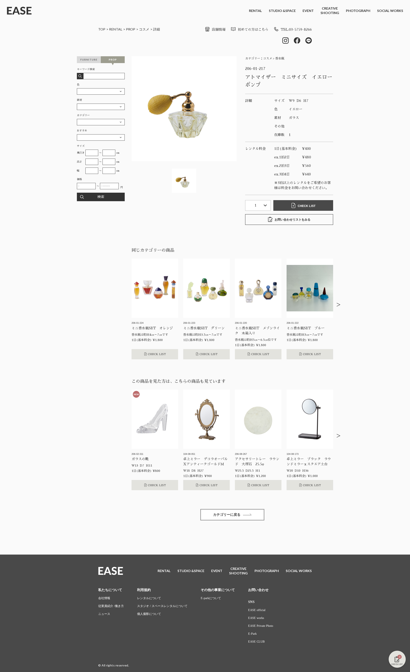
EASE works (256, 618)
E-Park (252, 633)
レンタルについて (149, 598)
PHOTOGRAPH (358, 11)
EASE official (256, 610)
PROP (130, 29)
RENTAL (255, 11)
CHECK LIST (307, 206)
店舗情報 (219, 29)
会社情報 (104, 598)
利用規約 (144, 590)
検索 (100, 197)
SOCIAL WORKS (390, 11)
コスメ (144, 29)
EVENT (308, 11)
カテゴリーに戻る (226, 514)
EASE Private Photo (260, 625)
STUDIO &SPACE (282, 11)
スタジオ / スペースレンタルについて (162, 606)
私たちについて (110, 590)
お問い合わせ (258, 590)
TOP (101, 29)
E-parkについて (211, 598)
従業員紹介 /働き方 (111, 606)
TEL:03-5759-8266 (296, 29)
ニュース (104, 614)
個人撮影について (149, 614)
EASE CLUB (256, 641)
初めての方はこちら (253, 29)
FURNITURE (89, 59)
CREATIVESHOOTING (330, 10)
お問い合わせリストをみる (292, 219)
